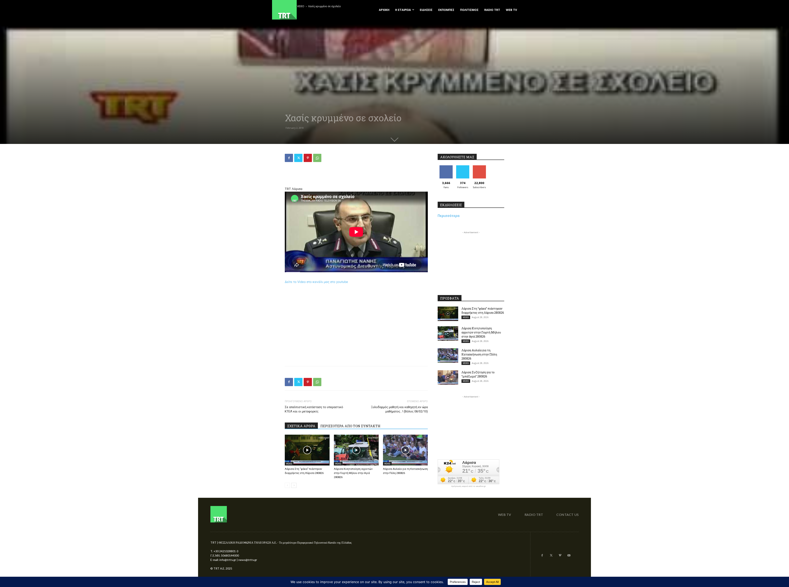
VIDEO (289, 463)
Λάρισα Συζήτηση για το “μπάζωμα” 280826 (478, 374)
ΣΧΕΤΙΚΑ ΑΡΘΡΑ (301, 426)
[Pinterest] (308, 158)
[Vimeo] (560, 555)
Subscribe (479, 166)
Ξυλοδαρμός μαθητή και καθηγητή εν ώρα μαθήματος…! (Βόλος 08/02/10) (399, 409)
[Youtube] (568, 555)
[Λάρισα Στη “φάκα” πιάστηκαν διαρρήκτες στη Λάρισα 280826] (307, 450)
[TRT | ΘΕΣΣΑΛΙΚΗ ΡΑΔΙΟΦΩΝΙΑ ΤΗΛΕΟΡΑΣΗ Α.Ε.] (309, 10)
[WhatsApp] (317, 158)
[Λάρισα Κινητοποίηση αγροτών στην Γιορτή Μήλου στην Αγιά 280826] (356, 450)
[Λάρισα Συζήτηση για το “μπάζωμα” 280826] (448, 377)
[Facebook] (289, 158)
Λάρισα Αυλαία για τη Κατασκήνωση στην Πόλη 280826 (479, 354)
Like (446, 166)
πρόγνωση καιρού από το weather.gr (468, 486)
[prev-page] (287, 485)
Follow (462, 166)
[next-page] (293, 485)
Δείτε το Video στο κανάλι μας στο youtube (316, 282)
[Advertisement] (356, 176)
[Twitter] (298, 158)
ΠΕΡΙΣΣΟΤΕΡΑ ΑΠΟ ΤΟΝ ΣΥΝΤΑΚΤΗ (350, 426)
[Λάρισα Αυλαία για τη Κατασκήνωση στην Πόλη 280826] (405, 450)
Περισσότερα (449, 215)
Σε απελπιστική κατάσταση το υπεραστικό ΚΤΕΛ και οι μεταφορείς (314, 409)
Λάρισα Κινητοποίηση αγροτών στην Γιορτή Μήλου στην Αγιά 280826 (353, 473)
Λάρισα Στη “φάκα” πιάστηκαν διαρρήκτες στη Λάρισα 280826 (482, 311)
